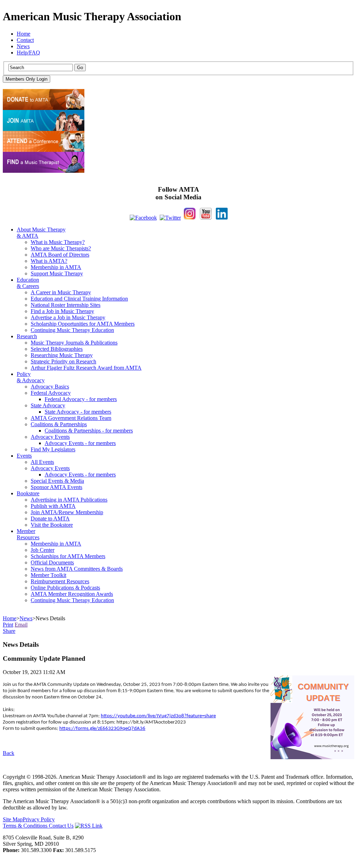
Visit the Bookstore (52, 525)
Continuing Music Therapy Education (72, 330)
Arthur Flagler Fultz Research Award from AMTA (86, 368)
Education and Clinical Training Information (79, 299)
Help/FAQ (28, 52)
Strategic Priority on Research (63, 361)
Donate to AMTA (50, 518)
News (23, 46)
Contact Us (61, 826)
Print (8, 625)
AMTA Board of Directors (60, 255)
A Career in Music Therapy (61, 292)
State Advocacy (48, 405)
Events (24, 456)
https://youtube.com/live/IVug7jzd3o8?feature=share (158, 716)
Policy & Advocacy (31, 377)
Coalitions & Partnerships (59, 424)
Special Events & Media (57, 481)
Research (27, 336)
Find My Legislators (53, 449)
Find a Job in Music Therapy (62, 311)
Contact (25, 40)
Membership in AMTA (56, 267)
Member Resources (28, 534)
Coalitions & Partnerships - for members (89, 431)
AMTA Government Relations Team (71, 418)
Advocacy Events (50, 437)
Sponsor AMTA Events (56, 487)
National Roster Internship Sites (65, 305)
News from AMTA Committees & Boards (77, 569)
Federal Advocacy (51, 393)
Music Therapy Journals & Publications (74, 343)
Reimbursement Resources (60, 581)
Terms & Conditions (26, 826)
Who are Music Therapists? (61, 248)
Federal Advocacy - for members (81, 399)
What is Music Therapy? (58, 242)
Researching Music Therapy (62, 355)
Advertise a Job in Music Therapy (68, 317)
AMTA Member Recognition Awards (72, 594)
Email (21, 625)
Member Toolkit (48, 575)
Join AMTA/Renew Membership (67, 512)
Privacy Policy (39, 819)
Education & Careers (28, 283)
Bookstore (28, 493)
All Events (42, 462)
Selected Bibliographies (57, 349)
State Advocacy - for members (78, 412)
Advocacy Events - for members (80, 443)
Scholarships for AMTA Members (68, 556)
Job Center (42, 550)
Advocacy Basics (50, 387)
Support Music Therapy (57, 273)
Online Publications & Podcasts (65, 588)
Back (8, 753)
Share (9, 631)
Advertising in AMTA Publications (69, 500)
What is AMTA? (49, 261)
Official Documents (52, 562)
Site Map (13, 819)
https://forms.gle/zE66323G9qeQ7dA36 (102, 728)
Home (23, 34)
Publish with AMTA (53, 506)
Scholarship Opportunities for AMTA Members (83, 324)
